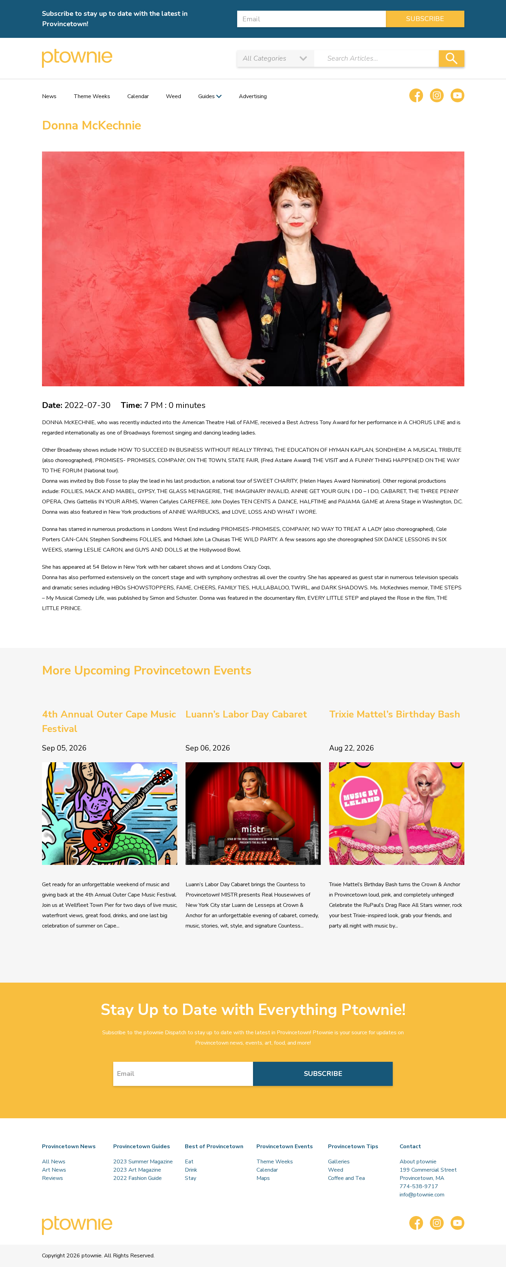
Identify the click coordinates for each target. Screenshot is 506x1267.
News (49, 96)
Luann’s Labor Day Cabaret (246, 714)
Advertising (253, 96)
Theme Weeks (92, 96)
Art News (54, 1170)
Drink (191, 1170)
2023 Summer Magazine (143, 1161)
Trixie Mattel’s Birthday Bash (394, 714)
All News (53, 1161)
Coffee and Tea (346, 1178)
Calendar (138, 96)
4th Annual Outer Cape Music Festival (109, 721)
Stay (190, 1178)
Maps (263, 1178)
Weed (173, 96)
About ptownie (418, 1161)
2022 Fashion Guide (137, 1178)
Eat (189, 1161)
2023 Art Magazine (137, 1170)
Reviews (52, 1178)
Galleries (339, 1161)
